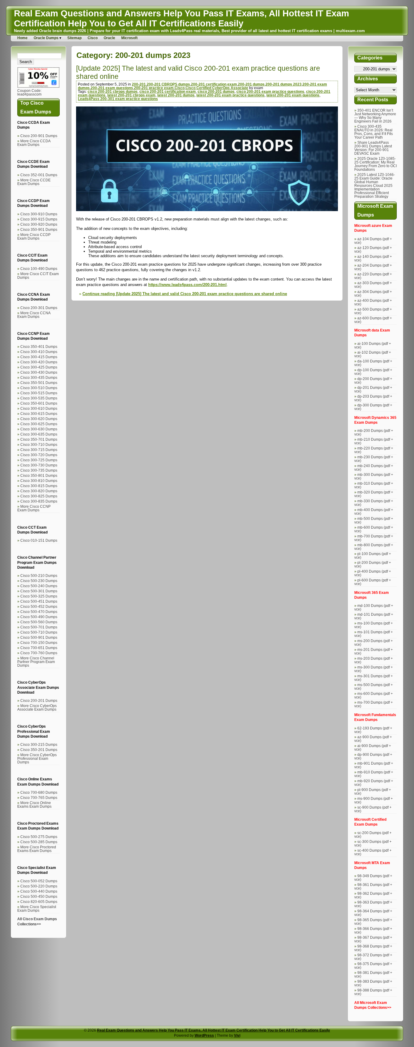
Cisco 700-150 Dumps (38, 643)
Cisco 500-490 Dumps (38, 617)
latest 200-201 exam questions (292, 95)
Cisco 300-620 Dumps (38, 419)
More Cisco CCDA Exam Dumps (33, 142)
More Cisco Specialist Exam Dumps (36, 908)
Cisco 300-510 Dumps (38, 388)
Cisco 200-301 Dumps (38, 308)
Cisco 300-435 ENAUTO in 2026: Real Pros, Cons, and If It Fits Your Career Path (373, 132)
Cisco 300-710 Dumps (38, 444)
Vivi (237, 1035)
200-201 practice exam (154, 88)
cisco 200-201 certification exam (167, 91)
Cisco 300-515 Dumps (38, 393)
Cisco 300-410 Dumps (38, 352)
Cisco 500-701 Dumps (38, 627)
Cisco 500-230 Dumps (38, 581)
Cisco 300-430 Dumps (38, 372)
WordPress (204, 1035)
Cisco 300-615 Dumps (38, 414)
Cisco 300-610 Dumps (38, 408)
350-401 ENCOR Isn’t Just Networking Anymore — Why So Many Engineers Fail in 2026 (375, 116)
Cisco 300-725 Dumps (38, 460)
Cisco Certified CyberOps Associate (216, 88)
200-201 (139, 84)
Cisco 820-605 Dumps (38, 902)
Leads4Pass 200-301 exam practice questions (118, 99)
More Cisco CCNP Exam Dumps (34, 508)
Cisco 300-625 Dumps (38, 424)
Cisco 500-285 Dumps (38, 842)
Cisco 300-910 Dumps (38, 214)
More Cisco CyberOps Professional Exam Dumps (37, 758)
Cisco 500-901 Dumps (38, 637)
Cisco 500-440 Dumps (38, 891)
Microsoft (129, 38)
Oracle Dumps (46, 38)
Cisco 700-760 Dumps (38, 653)
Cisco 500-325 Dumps (38, 596)
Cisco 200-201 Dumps (38, 700)
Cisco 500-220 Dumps (38, 886)
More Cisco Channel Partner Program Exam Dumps (36, 661)
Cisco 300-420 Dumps (38, 362)
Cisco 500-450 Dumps (38, 896)
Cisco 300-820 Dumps (38, 491)
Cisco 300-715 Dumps (38, 450)
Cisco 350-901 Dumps (38, 229)
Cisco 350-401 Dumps (38, 346)
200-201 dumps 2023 (283, 84)
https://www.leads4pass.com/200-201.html (187, 284)
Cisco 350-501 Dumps (38, 383)
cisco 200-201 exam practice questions (270, 91)
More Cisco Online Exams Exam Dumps (34, 804)
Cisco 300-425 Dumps (38, 367)
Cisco (93, 38)
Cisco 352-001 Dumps (38, 175)
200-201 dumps (251, 84)
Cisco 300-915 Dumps (38, 219)
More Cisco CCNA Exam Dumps (33, 314)
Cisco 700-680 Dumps (38, 792)
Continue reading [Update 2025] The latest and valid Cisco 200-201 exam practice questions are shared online (184, 293)
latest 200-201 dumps (176, 95)
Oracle (109, 38)
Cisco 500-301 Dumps (38, 591)
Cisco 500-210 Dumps (38, 575)
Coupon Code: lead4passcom (29, 92)
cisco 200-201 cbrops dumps (113, 91)
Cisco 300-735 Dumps (38, 470)
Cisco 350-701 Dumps (38, 439)
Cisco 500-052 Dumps (38, 881)
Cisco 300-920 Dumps (38, 224)
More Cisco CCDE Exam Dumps (34, 182)
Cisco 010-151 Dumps (38, 540)
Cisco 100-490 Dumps (38, 269)
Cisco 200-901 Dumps (38, 136)
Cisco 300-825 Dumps (38, 496)
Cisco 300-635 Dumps (38, 434)
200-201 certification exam (214, 84)
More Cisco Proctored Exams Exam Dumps (36, 849)
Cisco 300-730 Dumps (38, 465)
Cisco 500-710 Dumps (38, 632)
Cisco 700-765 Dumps (38, 798)
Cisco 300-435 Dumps (38, 377)
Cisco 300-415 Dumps (38, 357)
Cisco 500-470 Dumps (38, 612)
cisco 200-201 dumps (216, 91)
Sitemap (74, 38)
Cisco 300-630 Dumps (38, 429)
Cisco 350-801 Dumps (38, 475)
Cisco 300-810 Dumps (38, 481)
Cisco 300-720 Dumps (38, 455)
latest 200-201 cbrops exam (131, 95)
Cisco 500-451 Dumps (38, 601)
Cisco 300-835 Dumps (38, 501)
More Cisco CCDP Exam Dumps (34, 236)
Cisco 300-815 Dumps (38, 486)
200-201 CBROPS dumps (168, 84)
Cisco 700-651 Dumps (38, 648)
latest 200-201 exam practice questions (230, 95)
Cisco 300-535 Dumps (38, 398)
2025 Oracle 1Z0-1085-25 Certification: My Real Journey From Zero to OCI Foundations (375, 164)
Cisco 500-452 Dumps (38, 606)
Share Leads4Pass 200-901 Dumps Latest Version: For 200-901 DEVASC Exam (373, 148)
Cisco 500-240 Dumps (38, 586)
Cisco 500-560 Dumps (38, 622)
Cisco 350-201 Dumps (38, 750)
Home (22, 38)
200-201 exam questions (112, 88)
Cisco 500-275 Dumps (38, 837)
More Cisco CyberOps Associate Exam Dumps (37, 707)
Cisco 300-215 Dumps (38, 744)
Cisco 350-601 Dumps (38, 403)
